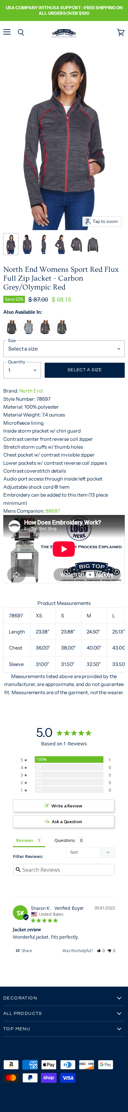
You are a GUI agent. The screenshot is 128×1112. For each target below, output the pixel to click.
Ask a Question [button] (67, 821)
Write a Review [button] (67, 806)
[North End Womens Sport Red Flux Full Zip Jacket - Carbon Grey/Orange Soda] (45, 333)
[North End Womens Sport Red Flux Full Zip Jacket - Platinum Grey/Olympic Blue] (28, 333)
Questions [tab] (64, 840)
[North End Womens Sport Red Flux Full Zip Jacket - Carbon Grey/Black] (11, 333)
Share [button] (26, 950)
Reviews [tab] (24, 840)
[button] (101, 950)
